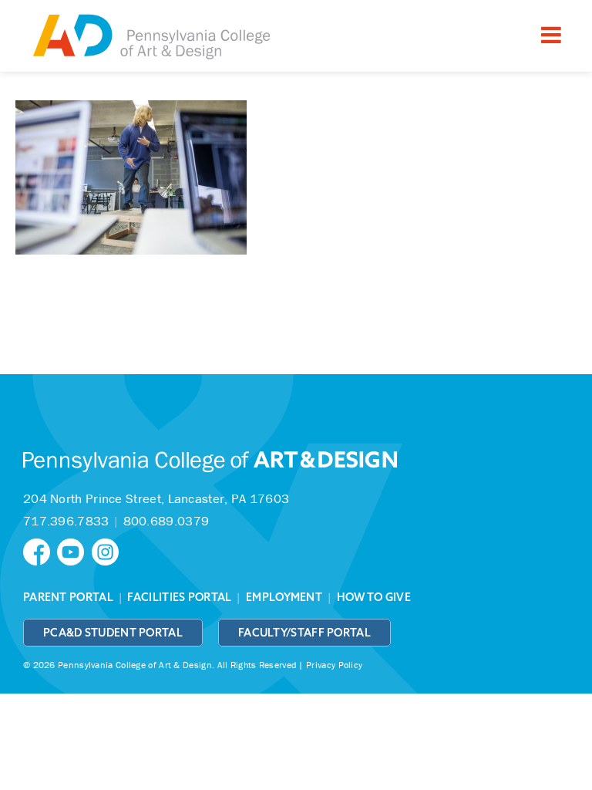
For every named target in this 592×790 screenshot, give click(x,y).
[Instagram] (107, 550)
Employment (284, 597)
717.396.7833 (66, 520)
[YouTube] (74, 550)
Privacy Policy (334, 664)
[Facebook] (40, 550)
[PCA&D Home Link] (150, 38)
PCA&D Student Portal (113, 633)
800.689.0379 (166, 520)
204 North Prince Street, (156, 498)
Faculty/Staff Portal (304, 633)
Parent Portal (68, 597)
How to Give (374, 597)
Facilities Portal (179, 597)
